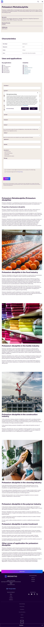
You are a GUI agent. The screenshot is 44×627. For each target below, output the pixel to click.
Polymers (26, 68)
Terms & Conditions (22, 612)
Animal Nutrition (27, 72)
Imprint (22, 614)
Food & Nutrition (27, 71)
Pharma (25, 65)
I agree (33, 108)
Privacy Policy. (25, 105)
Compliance (22, 609)
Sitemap (22, 617)
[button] (42, 625)
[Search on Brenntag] (38, 1)
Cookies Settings (11, 108)
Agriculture (26, 73)
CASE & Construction (28, 67)
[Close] (37, 93)
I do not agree (24, 108)
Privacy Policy (22, 606)
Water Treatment (27, 70)
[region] (22, 101)
